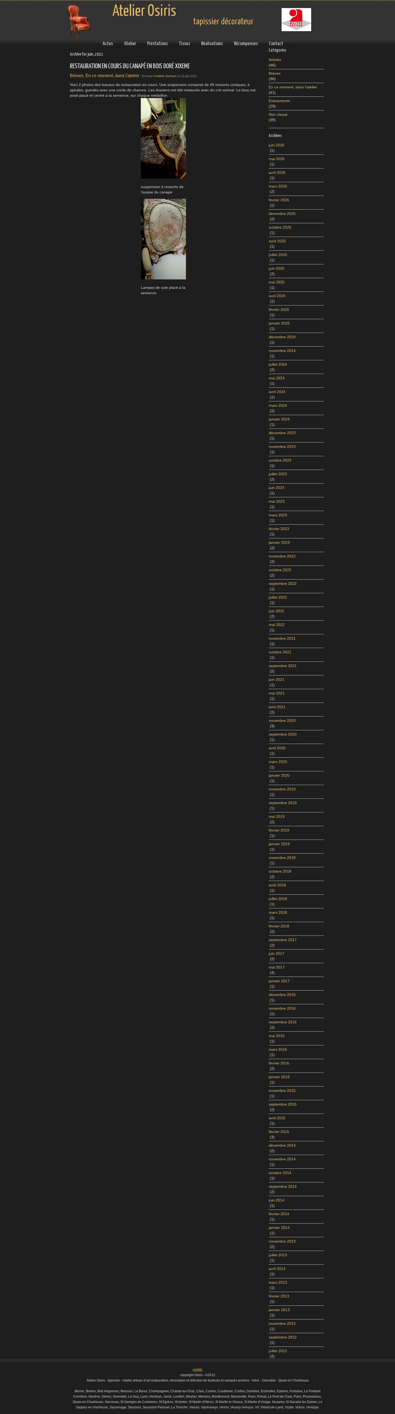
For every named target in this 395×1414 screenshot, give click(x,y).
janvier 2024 (279, 419)
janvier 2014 (279, 1227)
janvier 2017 (279, 981)
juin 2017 (276, 953)
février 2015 (279, 1131)
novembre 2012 (282, 1323)
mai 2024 (277, 378)
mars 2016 (278, 1049)
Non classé (278, 114)
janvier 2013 (279, 1310)
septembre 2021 (283, 666)
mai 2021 (277, 693)
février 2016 (279, 1063)
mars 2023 (278, 515)
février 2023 (279, 529)
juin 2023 (276, 487)
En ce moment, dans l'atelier (112, 75)
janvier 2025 (279, 323)
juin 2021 (276, 679)
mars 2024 (278, 405)
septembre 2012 (283, 1337)
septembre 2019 (283, 803)
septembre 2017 (283, 940)
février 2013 (279, 1296)
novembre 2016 (282, 1008)
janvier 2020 (279, 775)
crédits (197, 1370)
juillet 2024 (278, 364)
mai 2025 (277, 282)
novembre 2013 (282, 1241)
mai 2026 (277, 159)
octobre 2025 (280, 227)
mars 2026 (278, 186)
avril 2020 (277, 748)
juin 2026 (276, 145)
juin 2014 (276, 1200)
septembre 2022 (283, 583)
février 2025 (279, 309)
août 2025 (277, 241)
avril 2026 (277, 172)
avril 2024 (277, 392)
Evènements (279, 101)
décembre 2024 (282, 337)
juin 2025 (276, 268)
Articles (275, 59)
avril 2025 (277, 296)
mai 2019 (277, 816)
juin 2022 (276, 611)
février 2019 (279, 830)
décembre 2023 (282, 433)
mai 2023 (277, 501)
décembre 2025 (282, 213)
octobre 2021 (280, 652)
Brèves (76, 75)
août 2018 (277, 885)
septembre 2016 (283, 1022)
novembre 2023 (282, 446)
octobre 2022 (280, 570)
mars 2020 (278, 762)
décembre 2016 (282, 994)
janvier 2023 (279, 542)
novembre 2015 (282, 1090)
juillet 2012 (278, 1351)
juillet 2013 (278, 1255)
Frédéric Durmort (165, 76)
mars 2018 (278, 912)
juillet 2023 (278, 474)
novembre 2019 (282, 789)
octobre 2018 (280, 871)
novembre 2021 (282, 638)
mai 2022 (277, 625)
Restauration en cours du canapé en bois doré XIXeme (130, 66)
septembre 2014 (283, 1186)
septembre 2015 (283, 1104)
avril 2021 (277, 707)
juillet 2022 (278, 597)
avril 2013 (277, 1269)
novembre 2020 (282, 720)
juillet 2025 (278, 255)
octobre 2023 (280, 460)
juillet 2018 (278, 899)
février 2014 (279, 1214)
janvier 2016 (279, 1077)
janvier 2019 (279, 844)
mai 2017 (277, 967)
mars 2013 (278, 1282)
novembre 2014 (282, 1159)
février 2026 (279, 200)
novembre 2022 (282, 556)
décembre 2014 (282, 1145)
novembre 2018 (282, 857)
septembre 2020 (283, 734)
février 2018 (279, 926)
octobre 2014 (280, 1173)
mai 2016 (277, 1036)
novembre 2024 (282, 350)
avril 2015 (277, 1118)
